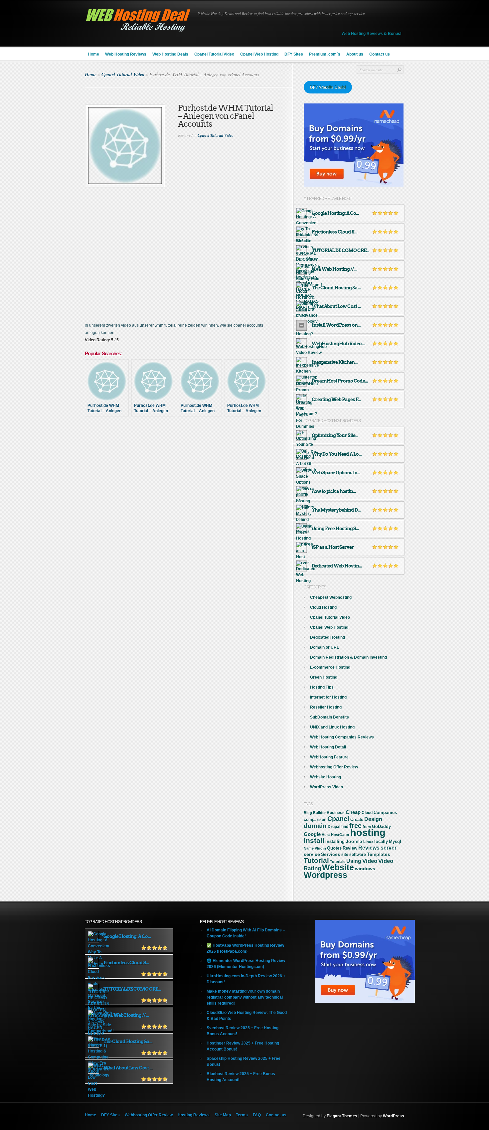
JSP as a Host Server (333, 547)
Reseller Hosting (326, 707)
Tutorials (337, 862)
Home (93, 54)
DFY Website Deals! (328, 87)
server (389, 848)
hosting (368, 832)
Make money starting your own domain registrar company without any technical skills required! (245, 997)
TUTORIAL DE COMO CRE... (340, 250)
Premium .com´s (324, 54)
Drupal (334, 827)
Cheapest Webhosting (331, 597)
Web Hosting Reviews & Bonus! (372, 33)
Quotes (334, 848)
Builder (319, 813)
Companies (385, 812)
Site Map (223, 1115)
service (312, 854)
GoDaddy (381, 826)
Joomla (354, 841)
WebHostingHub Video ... (338, 343)
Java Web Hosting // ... (334, 269)
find (344, 826)
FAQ (257, 1115)
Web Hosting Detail (328, 747)
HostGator (340, 835)
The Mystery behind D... (336, 510)
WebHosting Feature (329, 757)
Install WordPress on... (336, 325)
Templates (378, 854)
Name (309, 848)
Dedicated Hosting (327, 637)
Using (353, 861)
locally (381, 841)
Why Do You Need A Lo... (337, 454)
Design (373, 819)
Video (369, 861)
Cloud (367, 812)
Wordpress (325, 875)
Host (326, 835)
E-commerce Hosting (330, 667)
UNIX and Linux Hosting (332, 727)
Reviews (369, 848)
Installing (335, 841)
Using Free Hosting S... (335, 528)
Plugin (320, 848)
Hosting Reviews (194, 1115)
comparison (315, 819)
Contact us (379, 54)
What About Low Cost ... (336, 306)
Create (356, 819)
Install (314, 840)
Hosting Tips (322, 687)
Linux (368, 842)
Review (350, 848)
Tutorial (316, 860)
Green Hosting (323, 677)
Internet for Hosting (328, 697)
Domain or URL (324, 647)
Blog (308, 813)
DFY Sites (293, 54)
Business (336, 812)
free (355, 825)
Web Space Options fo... (336, 472)
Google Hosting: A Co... (335, 213)
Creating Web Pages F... (336, 399)
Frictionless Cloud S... (334, 232)
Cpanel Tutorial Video (214, 54)
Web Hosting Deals (170, 54)
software (357, 854)
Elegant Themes (342, 1116)
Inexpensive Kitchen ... (335, 362)
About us (354, 54)
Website (338, 867)
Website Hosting (325, 777)
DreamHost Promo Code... (340, 381)
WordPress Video (326, 787)
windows (365, 868)
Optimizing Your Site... (335, 435)
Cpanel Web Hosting (259, 54)
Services (330, 854)
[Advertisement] (189, 445)
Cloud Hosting (323, 607)
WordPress (393, 1116)
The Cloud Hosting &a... (336, 287)
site (344, 854)
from (367, 827)
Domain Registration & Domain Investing (348, 657)
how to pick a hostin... (334, 491)
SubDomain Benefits (329, 717)
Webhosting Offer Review (334, 767)
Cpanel (338, 818)
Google (312, 834)
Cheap (353, 812)
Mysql (395, 841)
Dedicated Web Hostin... (337, 565)
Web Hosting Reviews (125, 54)
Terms (242, 1115)
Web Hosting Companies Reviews (342, 737)
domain (315, 825)
